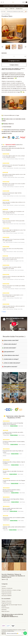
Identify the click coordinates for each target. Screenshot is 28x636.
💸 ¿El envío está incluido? (9, 347)
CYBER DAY (12, 8)
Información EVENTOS (6, 595)
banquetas (4, 609)
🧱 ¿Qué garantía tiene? (8, 351)
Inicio (6, 8)
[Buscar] (3, 2)
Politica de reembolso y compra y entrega (11, 590)
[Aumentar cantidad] (25, 56)
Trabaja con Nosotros (6, 601)
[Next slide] (25, 46)
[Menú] (1, 2)
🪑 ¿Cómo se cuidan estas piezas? (11, 362)
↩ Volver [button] (4, 311)
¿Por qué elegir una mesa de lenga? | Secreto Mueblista (12, 605)
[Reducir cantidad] (3, 56)
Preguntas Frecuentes (6, 593)
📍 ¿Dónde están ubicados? (9, 344)
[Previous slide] (3, 46)
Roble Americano (5, 607)
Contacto (4, 586)
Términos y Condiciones (7, 588)
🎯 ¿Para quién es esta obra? (9, 366)
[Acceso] (23, 2)
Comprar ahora (14, 65)
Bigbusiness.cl (5, 633)
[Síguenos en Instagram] (7, 579)
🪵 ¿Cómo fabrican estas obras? (10, 355)
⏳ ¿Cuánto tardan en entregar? (10, 359)
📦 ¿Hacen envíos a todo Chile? (10, 340)
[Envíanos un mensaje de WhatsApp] (25, 633)
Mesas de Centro (5, 611)
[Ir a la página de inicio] (13, 2)
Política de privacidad (6, 592)
